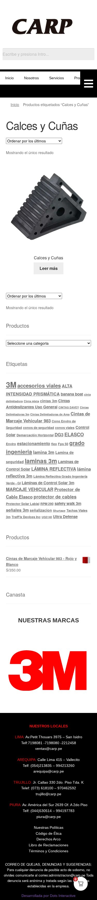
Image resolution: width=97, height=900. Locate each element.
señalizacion (41, 510)
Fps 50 (63, 443)
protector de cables (55, 496)
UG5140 (47, 517)
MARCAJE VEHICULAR (29, 489)
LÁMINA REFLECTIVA (53, 469)
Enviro (11, 443)
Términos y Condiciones (48, 851)
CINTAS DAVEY (68, 407)
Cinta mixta (31, 401)
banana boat (72, 394)
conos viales (64, 427)
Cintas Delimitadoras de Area (50, 414)
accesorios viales (39, 385)
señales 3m (17, 510)
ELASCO (74, 434)
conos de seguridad (38, 427)
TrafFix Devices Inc (26, 517)
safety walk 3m (68, 503)
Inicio (9, 78)
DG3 (59, 434)
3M (11, 384)
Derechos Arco (48, 839)
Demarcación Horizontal (35, 435)
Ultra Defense (65, 516)
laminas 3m (41, 460)
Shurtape (59, 510)
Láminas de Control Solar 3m (48, 483)
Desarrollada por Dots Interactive (48, 896)
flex (54, 443)
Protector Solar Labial (22, 503)
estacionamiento (33, 443)
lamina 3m (43, 452)
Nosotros (31, 78)
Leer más (49, 268)
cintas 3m (48, 400)
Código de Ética (49, 833)
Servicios (56, 78)
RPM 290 (47, 503)
